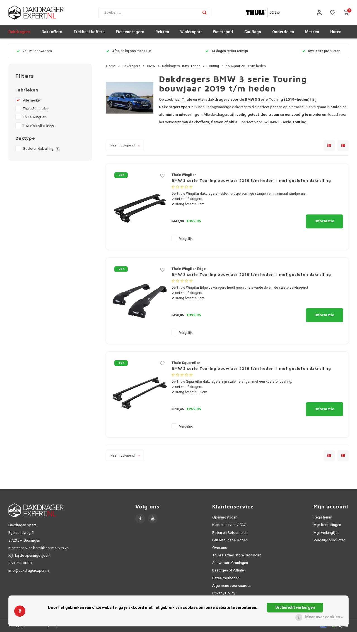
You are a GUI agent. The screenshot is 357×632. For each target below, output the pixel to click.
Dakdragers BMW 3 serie (181, 66)
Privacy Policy (223, 593)
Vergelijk (185, 238)
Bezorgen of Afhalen (229, 570)
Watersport (223, 32)
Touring (213, 66)
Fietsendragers (130, 32)
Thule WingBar (34, 117)
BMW (151, 66)
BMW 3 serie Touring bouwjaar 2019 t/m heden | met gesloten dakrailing (251, 180)
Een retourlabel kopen (230, 540)
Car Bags (252, 32)
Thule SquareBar (36, 108)
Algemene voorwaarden (231, 585)
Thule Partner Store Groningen (236, 555)
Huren (335, 32)
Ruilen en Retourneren (229, 532)
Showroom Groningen (230, 563)
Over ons (219, 548)
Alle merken (32, 100)
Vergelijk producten (329, 540)
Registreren (322, 517)
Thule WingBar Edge (38, 125)
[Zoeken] (204, 12)
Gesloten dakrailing (41, 148)
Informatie (324, 221)
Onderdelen (283, 32)
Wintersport (191, 32)
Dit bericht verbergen (295, 608)
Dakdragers (19, 32)
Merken (312, 32)
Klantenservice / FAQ (229, 525)
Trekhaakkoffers (89, 32)
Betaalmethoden (226, 578)
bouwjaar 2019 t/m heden (246, 66)
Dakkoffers (52, 32)
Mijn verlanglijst (326, 532)
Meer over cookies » (324, 617)
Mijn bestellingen (327, 525)
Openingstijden (224, 517)
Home (111, 66)
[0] (346, 12)
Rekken (162, 32)
